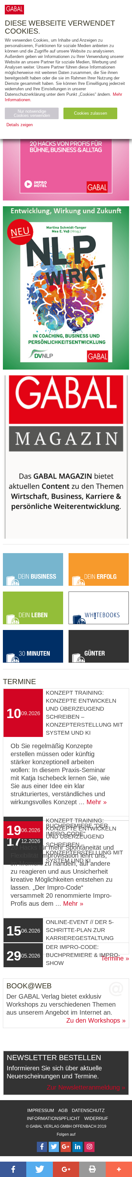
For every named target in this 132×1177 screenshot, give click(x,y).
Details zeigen (19, 124)
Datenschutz (88, 1110)
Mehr (94, 801)
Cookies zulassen (90, 113)
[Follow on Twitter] (54, 1147)
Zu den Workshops (93, 1020)
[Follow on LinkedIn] (77, 1147)
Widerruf (96, 1118)
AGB (63, 1110)
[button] (13, 1169)
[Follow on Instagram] (89, 1147)
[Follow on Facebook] (42, 1147)
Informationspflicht (53, 1118)
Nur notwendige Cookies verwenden (32, 113)
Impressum (40, 1110)
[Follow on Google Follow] (66, 1147)
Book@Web (29, 986)
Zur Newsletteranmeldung (83, 1087)
